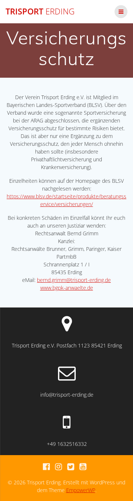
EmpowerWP (80, 490)
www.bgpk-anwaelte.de (66, 287)
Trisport (40, 11)
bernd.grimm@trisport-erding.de (74, 279)
